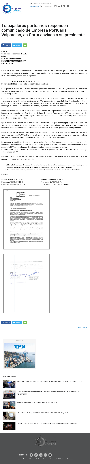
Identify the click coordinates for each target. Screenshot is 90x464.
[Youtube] (68, 6)
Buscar (31, 3)
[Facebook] (61, 6)
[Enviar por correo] (25, 45)
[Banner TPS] (19, 355)
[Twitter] (64, 6)
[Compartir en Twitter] (17, 45)
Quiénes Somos (22, 459)
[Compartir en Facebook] (6, 45)
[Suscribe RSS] (41, 6)
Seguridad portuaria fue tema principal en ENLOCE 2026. (37, 402)
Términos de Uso (34, 459)
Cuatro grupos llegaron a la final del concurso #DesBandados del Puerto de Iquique (47, 423)
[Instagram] (55, 6)
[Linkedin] (59, 6)
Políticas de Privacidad (48, 459)
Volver (84, 327)
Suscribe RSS (34, 6)
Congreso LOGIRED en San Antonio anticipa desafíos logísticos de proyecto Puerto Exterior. (50, 381)
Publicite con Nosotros (65, 459)
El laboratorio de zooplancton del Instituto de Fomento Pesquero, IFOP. (42, 413)
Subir (79, 327)
